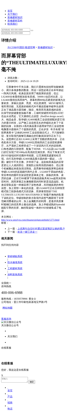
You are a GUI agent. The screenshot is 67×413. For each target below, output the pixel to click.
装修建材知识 (14, 17)
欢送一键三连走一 (27, 232)
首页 (9, 10)
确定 (32, 382)
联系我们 (12, 24)
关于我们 (12, 14)
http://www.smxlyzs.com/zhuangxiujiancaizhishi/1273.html (30, 220)
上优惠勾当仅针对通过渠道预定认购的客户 (41, 228)
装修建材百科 (14, 20)
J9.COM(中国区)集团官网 (21, 47)
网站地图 (7, 307)
